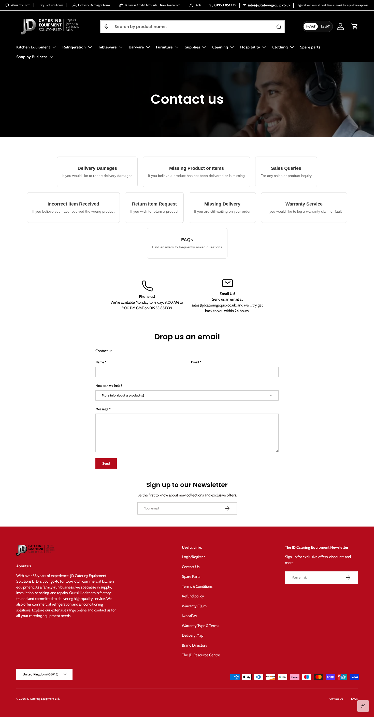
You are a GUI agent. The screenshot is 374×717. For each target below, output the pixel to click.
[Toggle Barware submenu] (148, 47)
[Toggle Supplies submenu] (204, 47)
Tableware (107, 47)
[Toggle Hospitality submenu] (264, 47)
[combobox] (192, 26)
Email (195, 362)
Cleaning (220, 47)
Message (101, 409)
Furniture (164, 47)
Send (106, 463)
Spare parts (310, 47)
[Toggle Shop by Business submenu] (51, 57)
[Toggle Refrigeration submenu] (90, 47)
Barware (136, 47)
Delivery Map (192, 635)
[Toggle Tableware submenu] (121, 47)
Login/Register (193, 557)
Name (99, 362)
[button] (106, 26)
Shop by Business (31, 56)
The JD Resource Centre (201, 655)
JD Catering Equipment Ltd (42, 698)
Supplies (192, 47)
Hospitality (250, 47)
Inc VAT (310, 26)
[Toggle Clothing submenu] (292, 47)
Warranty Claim (194, 606)
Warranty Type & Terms (200, 625)
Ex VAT (325, 26)
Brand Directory (194, 645)
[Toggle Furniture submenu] (177, 47)
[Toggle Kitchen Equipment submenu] (54, 47)
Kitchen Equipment (33, 47)
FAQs (354, 698)
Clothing (280, 47)
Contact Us (190, 567)
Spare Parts (191, 576)
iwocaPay (189, 615)
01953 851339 (225, 5)
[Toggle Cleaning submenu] (232, 47)
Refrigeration (74, 47)
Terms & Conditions (197, 586)
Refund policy (193, 596)
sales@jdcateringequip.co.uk (269, 5)
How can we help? (108, 385)
